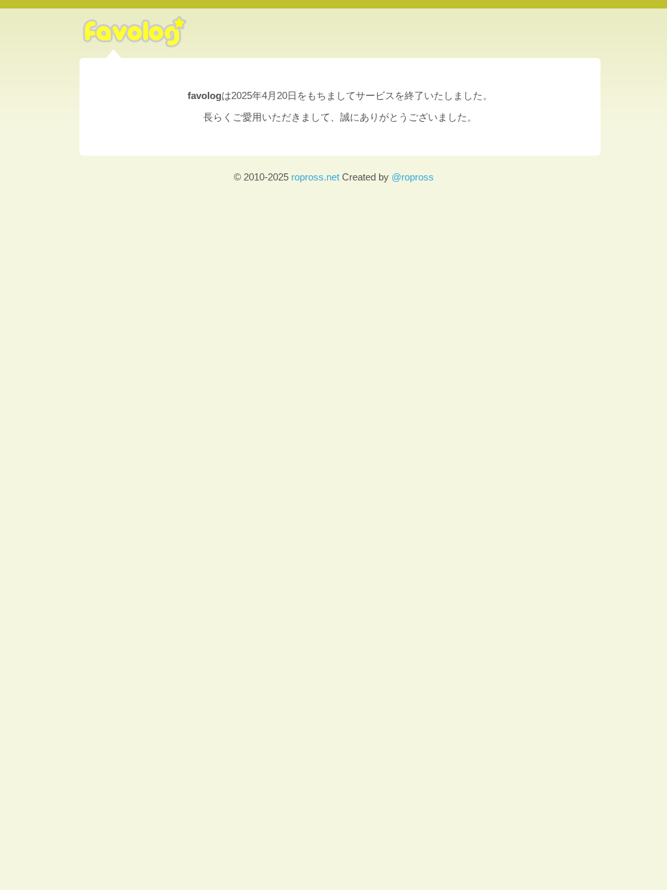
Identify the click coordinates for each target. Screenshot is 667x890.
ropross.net (315, 176)
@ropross (412, 176)
